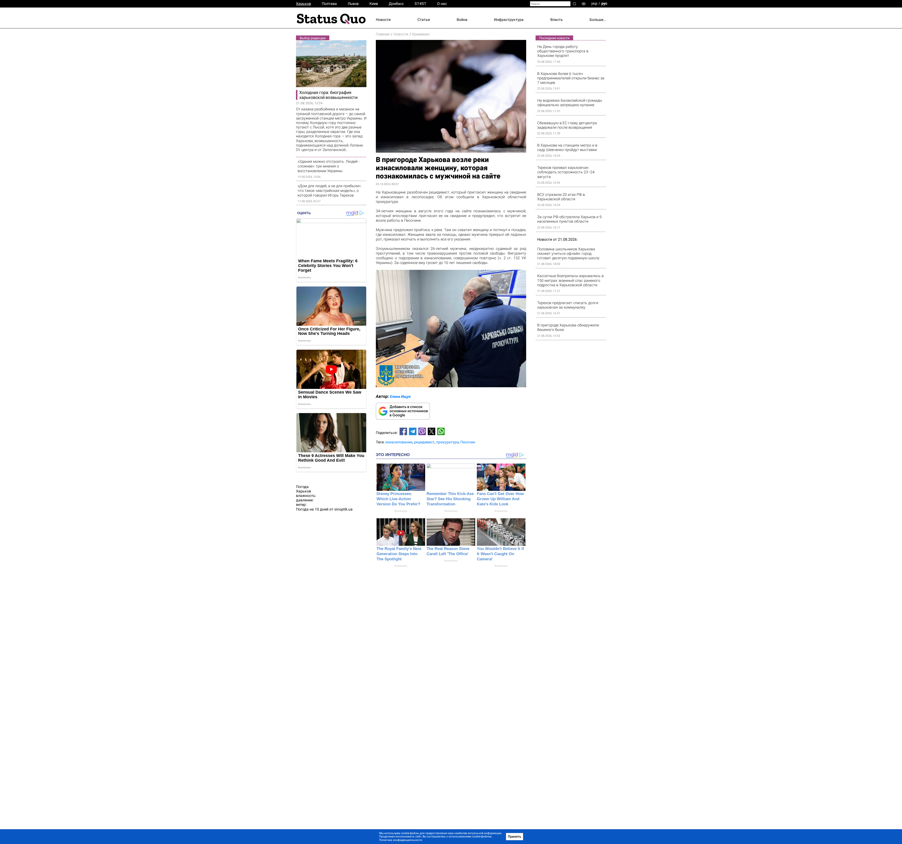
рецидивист (424, 442)
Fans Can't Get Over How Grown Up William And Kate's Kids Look (500, 499)
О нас (442, 3)
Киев (373, 3)
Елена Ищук (400, 396)
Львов (353, 3)
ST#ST (420, 3)
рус (604, 3)
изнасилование (398, 442)
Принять (514, 836)
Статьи (423, 19)
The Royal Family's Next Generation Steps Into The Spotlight (399, 553)
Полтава (329, 3)
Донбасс (396, 3)
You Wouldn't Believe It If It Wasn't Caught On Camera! (500, 553)
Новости (383, 19)
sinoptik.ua (343, 509)
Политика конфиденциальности (400, 840)
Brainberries (400, 511)
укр (594, 3)
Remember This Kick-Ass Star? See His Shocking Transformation (450, 499)
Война (462, 19)
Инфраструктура (509, 19)
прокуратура (447, 442)
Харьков (303, 3)
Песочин (467, 442)
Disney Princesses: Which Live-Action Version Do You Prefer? (398, 499)
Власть (556, 19)
